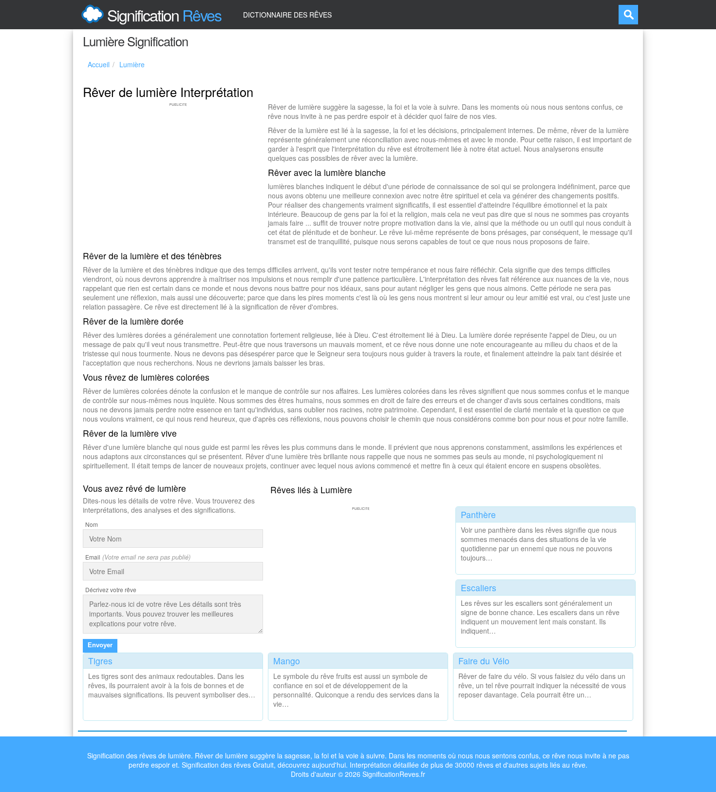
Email (92, 557)
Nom (91, 524)
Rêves (164, 14)
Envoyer (100, 645)
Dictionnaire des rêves (287, 14)
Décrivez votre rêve (110, 589)
